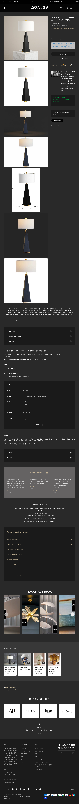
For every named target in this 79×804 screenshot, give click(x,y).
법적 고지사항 (38, 759)
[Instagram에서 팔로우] (13, 789)
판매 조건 (23, 759)
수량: (52, 34)
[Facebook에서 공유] (55, 125)
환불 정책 (6, 796)
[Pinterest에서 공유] (61, 125)
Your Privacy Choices (26, 765)
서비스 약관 (21, 796)
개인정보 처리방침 (39, 748)
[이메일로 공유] (63, 125)
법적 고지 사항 (7, 798)
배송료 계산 (64, 25)
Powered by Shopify (16, 794)
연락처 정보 (34, 796)
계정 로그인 (24, 754)
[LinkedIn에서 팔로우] (32, 789)
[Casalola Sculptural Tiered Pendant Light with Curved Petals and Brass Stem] (48, 614)
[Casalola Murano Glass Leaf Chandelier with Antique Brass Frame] (30, 614)
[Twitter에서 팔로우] (9, 789)
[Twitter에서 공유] (58, 125)
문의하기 (55, 114)
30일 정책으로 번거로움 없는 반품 (43, 1)
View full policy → (7, 690)
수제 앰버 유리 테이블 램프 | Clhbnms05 (53, 669)
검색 (22, 756)
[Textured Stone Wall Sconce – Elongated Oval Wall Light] (67, 614)
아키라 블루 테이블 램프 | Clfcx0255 (25, 668)
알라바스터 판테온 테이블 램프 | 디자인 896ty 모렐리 (10, 669)
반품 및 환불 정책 (39, 751)
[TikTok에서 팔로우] (28, 789)
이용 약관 (37, 756)
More (62, 90)
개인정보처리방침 (13, 796)
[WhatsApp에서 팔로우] (40, 789)
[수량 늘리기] (60, 38)
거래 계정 (23, 762)
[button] (63, 58)
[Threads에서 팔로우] (17, 789)
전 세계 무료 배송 (21, 1)
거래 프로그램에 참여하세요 (59, 104)
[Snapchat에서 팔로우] (36, 789)
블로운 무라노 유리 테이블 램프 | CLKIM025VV (39, 669)
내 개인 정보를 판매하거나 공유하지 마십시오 (44, 766)
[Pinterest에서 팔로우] (20, 789)
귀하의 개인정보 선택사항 (41, 762)
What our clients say (39, 472)
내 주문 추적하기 (25, 751)
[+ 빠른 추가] (13, 663)
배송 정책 (37, 754)
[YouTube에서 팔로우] (24, 789)
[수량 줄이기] (53, 38)
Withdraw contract (39, 769)
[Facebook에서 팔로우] (5, 789)
